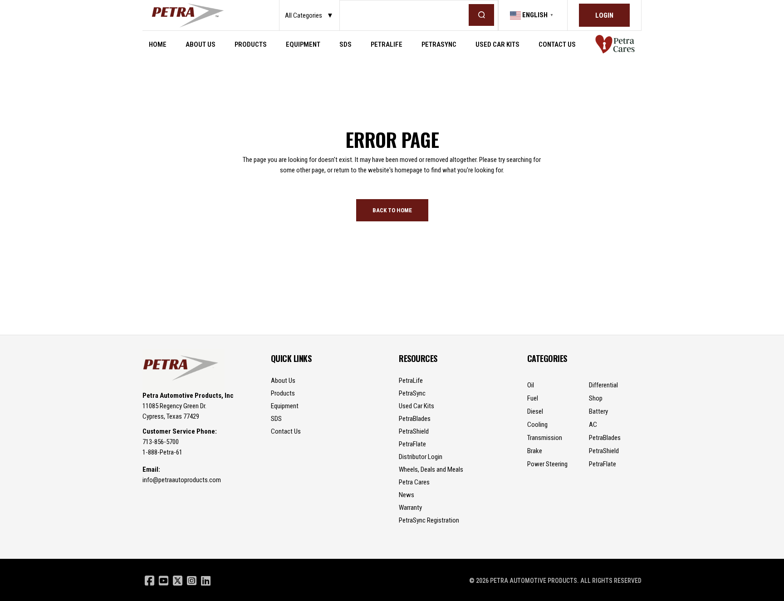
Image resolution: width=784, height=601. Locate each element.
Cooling (537, 424)
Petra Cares (414, 482)
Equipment (285, 406)
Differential (603, 385)
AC (593, 424)
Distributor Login (420, 457)
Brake (534, 451)
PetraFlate (412, 444)
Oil (530, 385)
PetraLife (411, 380)
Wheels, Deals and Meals (431, 469)
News (406, 495)
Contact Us (286, 431)
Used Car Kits (416, 406)
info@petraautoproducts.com (181, 480)
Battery (598, 411)
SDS (276, 419)
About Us (283, 380)
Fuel (532, 398)
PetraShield (414, 431)
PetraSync (412, 393)
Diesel (535, 411)
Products (283, 393)
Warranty (410, 507)
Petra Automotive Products (533, 580)
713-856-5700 (160, 442)
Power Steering (547, 464)
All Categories (309, 15)
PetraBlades (415, 419)
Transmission (544, 438)
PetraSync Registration (429, 520)
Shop (596, 398)
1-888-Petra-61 (162, 452)
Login (604, 15)
